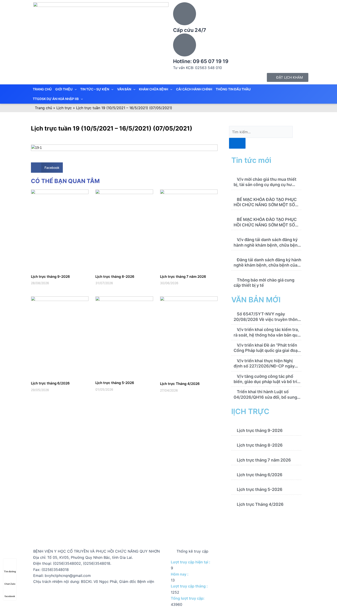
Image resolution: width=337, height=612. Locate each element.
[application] (74, 89)
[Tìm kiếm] (237, 143)
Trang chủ (43, 108)
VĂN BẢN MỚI (256, 299)
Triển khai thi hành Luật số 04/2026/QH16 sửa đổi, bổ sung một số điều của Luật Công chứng (267, 397)
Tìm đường (10, 571)
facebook (10, 596)
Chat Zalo (9, 583)
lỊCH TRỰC (250, 411)
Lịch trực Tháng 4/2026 (180, 383)
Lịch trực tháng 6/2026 (50, 383)
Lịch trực (64, 108)
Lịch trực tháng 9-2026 (50, 276)
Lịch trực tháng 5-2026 (114, 383)
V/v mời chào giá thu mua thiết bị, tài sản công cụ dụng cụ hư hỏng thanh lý (265, 184)
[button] (47, 167)
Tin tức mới (251, 160)
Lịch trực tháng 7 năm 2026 (183, 276)
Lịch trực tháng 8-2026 (114, 276)
